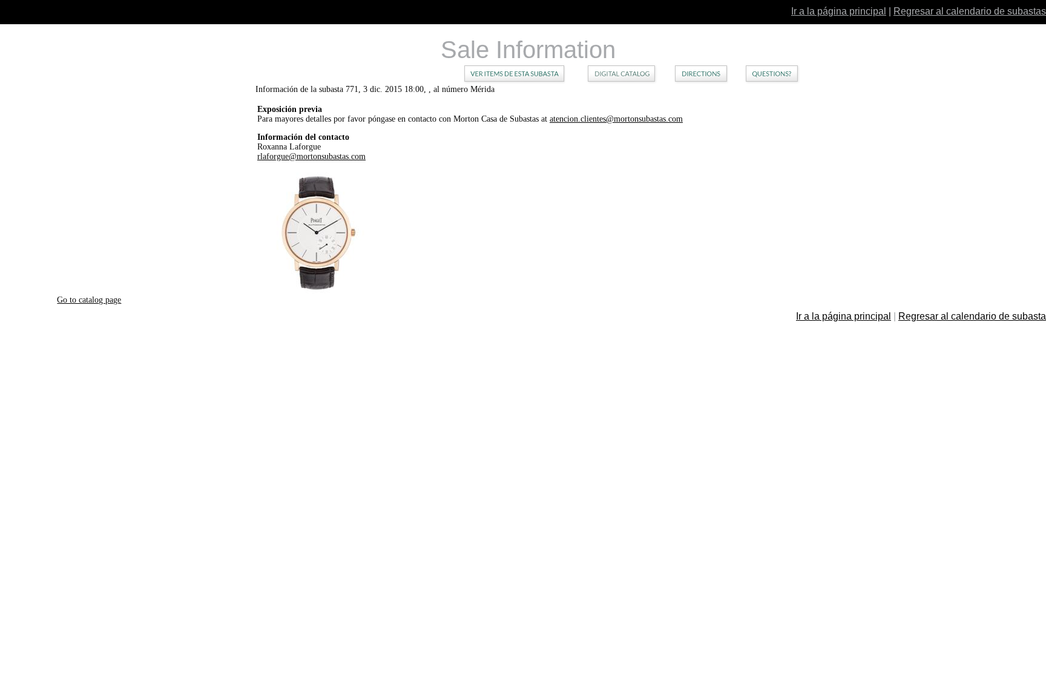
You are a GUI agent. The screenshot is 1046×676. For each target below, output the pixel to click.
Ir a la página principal (838, 11)
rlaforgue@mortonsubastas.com (311, 156)
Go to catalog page (89, 299)
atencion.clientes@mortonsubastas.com (616, 118)
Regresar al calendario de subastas (969, 11)
